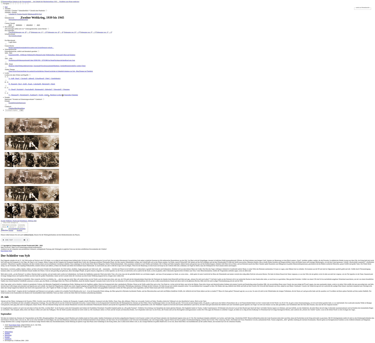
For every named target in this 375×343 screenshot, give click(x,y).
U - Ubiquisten (65, 89)
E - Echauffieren (38, 78)
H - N (6, 82)
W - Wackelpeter (22, 95)
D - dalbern (29, 78)
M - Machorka (43, 84)
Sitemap (11, 19)
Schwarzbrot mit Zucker (34, 47)
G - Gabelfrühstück (54, 78)
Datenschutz (24, 19)
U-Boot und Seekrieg (68, 55)
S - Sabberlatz (47, 89)
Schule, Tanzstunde (35, 66)
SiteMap (7, 333)
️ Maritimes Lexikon (56, 95)
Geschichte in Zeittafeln (56, 71)
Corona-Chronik (10, 23)
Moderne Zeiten (13, 66)
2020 (17, 25)
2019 (10, 25)
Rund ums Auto (70, 60)
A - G (6, 77)
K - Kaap (28, 84)
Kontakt (7, 97)
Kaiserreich (12, 55)
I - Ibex (19, 84)
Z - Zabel (45, 95)
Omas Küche (13, 71)
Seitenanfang (9, 332)
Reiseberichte (69, 66)
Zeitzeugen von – (22, 32)
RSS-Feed (38, 14)
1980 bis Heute (49, 60)
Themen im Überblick (86, 71)
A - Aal (11, 78)
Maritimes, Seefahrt (59, 66)
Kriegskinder (23, 47)
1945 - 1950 (8, 58)
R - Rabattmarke (38, 89)
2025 (38, 25)
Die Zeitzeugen (9, 27)
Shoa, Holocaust (57, 55)
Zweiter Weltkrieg (46, 55)
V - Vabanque (13, 95)
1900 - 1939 (19, 55)
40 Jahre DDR (32, 60)
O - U (6, 88)
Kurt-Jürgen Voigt (6, 251)
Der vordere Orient (79, 66)
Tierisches (20, 71)
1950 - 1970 (41, 60)
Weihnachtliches (23, 66)
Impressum (17, 19)
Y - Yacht (39, 95)
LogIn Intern (12, 42)
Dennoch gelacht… (48, 47)
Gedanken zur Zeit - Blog (71, 71)
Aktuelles (8, 8)
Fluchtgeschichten (59, 60)
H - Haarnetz (13, 84)
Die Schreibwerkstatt (15, 36)
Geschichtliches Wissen (41, 71)
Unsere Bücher (9, 46)
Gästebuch (8, 106)
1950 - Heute (9, 64)
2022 (27, 25)
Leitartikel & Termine (15, 14)
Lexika (7, 73)
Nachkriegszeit (13, 60)
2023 (31, 25)
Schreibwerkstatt (10, 34)
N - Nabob (51, 84)
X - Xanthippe (32, 95)
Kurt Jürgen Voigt (14, 325)
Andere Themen (10, 69)
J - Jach (23, 84)
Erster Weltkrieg (28, 55)
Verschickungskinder (47, 66)
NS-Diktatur (37, 55)
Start (6, 7)
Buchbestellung (20, 108)
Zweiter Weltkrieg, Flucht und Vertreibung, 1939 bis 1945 (19, 221)
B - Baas (15, 78)
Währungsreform (23, 60)
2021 (20, 25)
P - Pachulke (18, 89)
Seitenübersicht (9, 18)
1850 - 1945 (8, 53)
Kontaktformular (14, 103)
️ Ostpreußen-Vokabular (71, 95)
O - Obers (12, 89)
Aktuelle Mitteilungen (28, 14)
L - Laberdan (35, 84)
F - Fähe (46, 78)
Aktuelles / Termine (11, 12)
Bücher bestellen (14, 47)
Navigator (6, 3)
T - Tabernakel (55, 89)
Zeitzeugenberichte (10, 49)
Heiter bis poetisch (28, 71)
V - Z (6, 93)
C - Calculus (22, 78)
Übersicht (12, 32)
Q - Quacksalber (27, 89)
